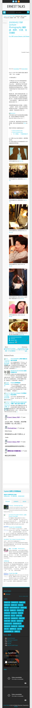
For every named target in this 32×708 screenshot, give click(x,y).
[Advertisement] (18, 471)
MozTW (9, 643)
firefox (18, 615)
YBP (16, 340)
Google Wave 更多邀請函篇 (15, 527)
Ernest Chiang (24, 68)
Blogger (16, 706)
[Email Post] (16, 342)
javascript (14, 618)
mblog (20, 618)
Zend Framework (13, 607)
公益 (18, 628)
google (6, 618)
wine (5, 628)
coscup (13, 612)
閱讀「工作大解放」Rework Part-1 (17, 548)
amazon (22, 607)
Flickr (25, 123)
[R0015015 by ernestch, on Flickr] (12, 113)
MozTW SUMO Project (13, 645)
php (12, 620)
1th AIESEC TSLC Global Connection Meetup (14, 539)
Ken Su (21, 161)
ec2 (12, 615)
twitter (13, 1)
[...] (16, 368)
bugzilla (12, 610)
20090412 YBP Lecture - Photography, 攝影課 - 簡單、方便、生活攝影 (18, 27)
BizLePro (10, 641)
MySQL (6, 604)
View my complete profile (23, 596)
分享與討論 (6, 561)
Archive (24, 501)
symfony (13, 626)
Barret (10, 266)
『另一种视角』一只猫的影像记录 (20, 134)
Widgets (5, 22)
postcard (19, 620)
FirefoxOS (14, 602)
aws (5, 610)
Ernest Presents (11, 638)
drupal (19, 612)
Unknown (13, 338)
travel (20, 626)
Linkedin (16, 1)
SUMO (12, 604)
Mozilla (21, 602)
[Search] (28, 12)
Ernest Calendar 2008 (17, 132)
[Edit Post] (27, 340)
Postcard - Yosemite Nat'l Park (16, 505)
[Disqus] (16, 435)
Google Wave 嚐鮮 (13, 573)
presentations (16, 68)
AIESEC (6, 602)
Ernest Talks (16, 6)
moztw (6, 620)
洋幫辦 (16, 631)
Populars (7, 501)
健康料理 (12, 628)
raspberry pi (7, 623)
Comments (16, 501)
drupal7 (6, 615)
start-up (6, 626)
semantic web (16, 623)
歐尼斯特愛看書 (8, 631)
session (12, 340)
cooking (6, 612)
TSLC (19, 604)
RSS (19, 1)
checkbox (19, 610)
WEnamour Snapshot (12, 640)
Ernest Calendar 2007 (17, 130)
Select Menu (4, 12)
